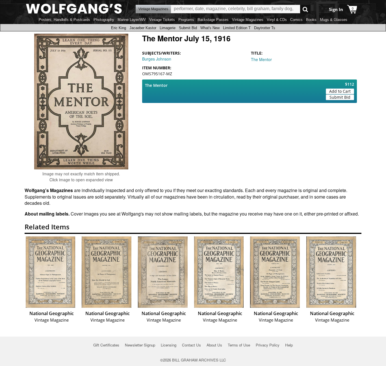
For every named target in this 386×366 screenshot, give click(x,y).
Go (305, 9)
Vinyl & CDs (277, 20)
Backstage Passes (213, 20)
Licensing (168, 345)
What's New (210, 28)
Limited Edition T (237, 28)
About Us (214, 345)
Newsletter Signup (140, 345)
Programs (186, 20)
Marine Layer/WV (132, 20)
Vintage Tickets (162, 20)
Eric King (118, 28)
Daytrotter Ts (264, 28)
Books (311, 20)
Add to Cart (340, 91)
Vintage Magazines (247, 20)
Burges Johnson (156, 59)
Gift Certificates (106, 345)
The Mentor (261, 59)
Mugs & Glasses (333, 20)
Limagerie (167, 28)
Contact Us (191, 345)
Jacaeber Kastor (142, 28)
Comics (296, 20)
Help (289, 345)
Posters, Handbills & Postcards (64, 20)
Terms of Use (239, 345)
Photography (104, 20)
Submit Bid (188, 28)
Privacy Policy (267, 345)
